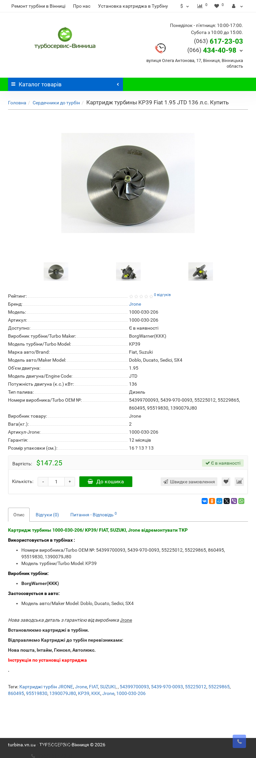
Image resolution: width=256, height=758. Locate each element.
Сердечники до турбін (56, 102)
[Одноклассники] (212, 501)
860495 (16, 693)
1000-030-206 (131, 693)
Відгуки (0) (47, 514)
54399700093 (134, 686)
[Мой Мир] (219, 501)
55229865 (219, 686)
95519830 (36, 693)
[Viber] (234, 501)
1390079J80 (62, 693)
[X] (227, 501)
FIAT (93, 686)
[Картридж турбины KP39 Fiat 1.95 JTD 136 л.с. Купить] (128, 183)
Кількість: (22, 481)
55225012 (195, 686)
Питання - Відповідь (93, 514)
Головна (17, 102)
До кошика (110, 481)
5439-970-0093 (167, 686)
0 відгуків (162, 295)
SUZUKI (108, 686)
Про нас (81, 6)
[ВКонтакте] (205, 501)
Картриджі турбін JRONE (46, 686)
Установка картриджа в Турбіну (133, 6)
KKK (95, 693)
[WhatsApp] (241, 501)
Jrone (81, 686)
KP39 (83, 693)
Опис (18, 514)
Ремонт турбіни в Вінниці (38, 6)
